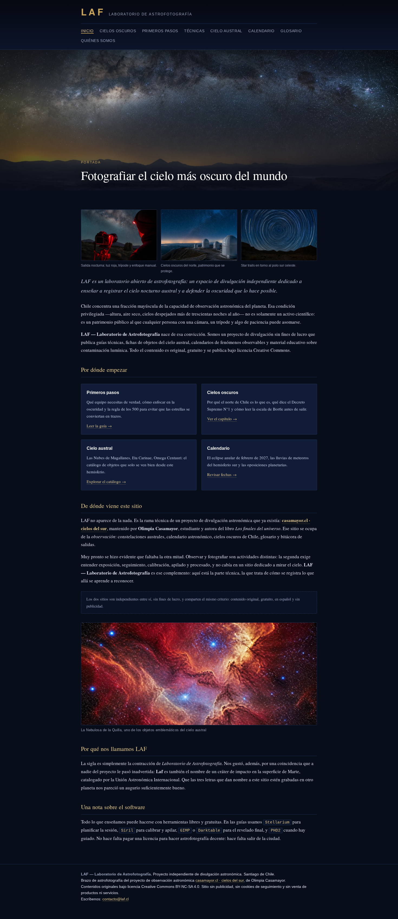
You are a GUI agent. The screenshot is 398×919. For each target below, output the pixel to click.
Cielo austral (226, 31)
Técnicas (194, 31)
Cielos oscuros (118, 31)
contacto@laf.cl (115, 899)
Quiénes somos (98, 41)
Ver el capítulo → (222, 418)
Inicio (87, 31)
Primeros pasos (160, 31)
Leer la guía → (99, 425)
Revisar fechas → (222, 474)
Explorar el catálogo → (106, 481)
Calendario (261, 31)
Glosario (291, 31)
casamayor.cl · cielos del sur (219, 880)
